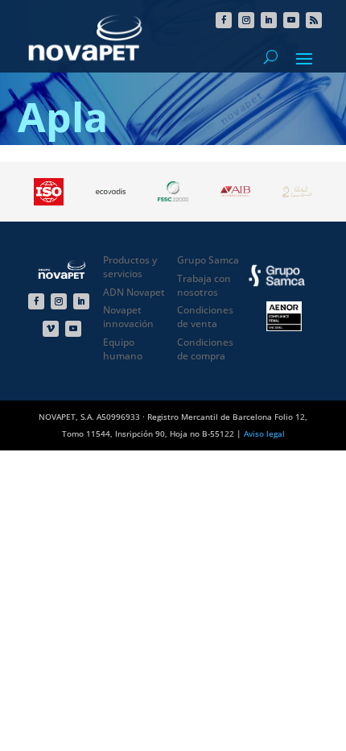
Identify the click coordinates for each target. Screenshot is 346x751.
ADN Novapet (134, 292)
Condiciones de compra (205, 349)
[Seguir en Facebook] (224, 20)
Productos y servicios (130, 266)
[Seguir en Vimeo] (51, 329)
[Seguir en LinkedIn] (269, 20)
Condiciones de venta (205, 316)
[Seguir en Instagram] (246, 20)
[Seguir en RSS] (314, 20)
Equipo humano (122, 349)
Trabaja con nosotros (204, 285)
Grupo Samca (208, 260)
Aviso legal (264, 433)
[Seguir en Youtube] (291, 20)
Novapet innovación (128, 316)
